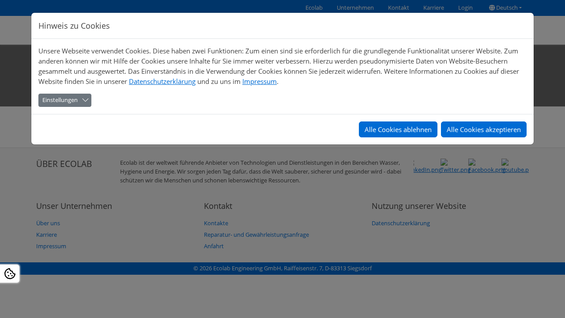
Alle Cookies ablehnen (398, 129)
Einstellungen (60, 100)
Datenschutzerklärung (162, 81)
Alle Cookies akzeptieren (484, 129)
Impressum (259, 81)
